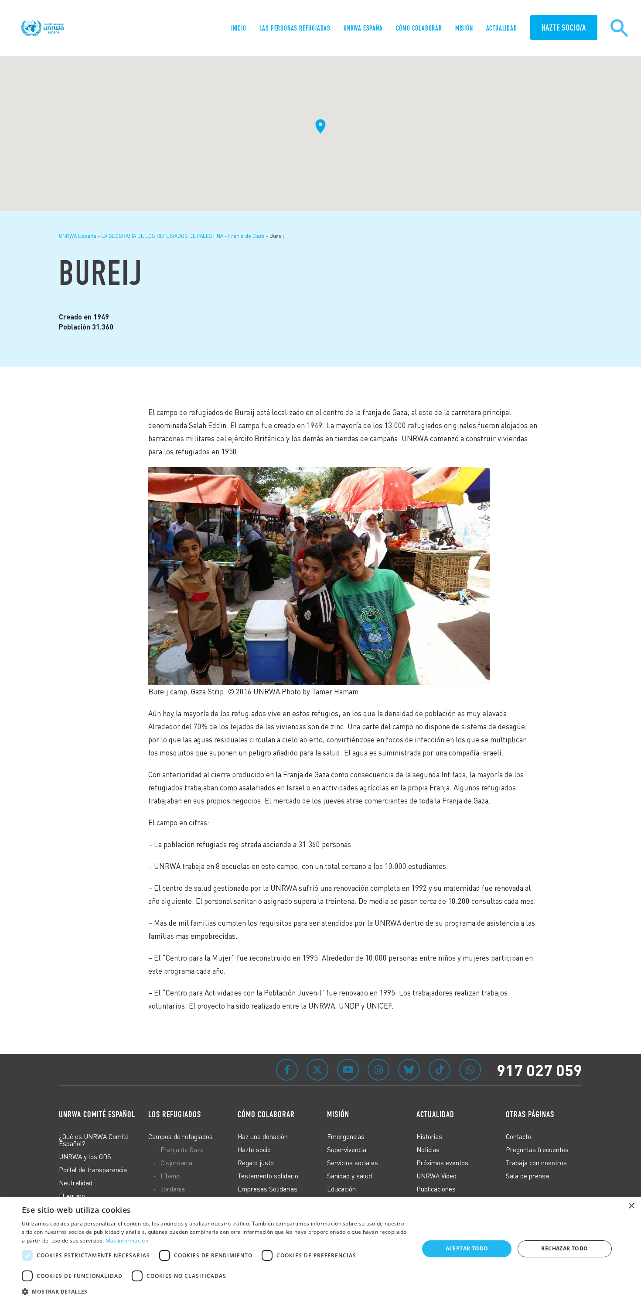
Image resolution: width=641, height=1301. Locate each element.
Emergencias (346, 1136)
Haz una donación (263, 1136)
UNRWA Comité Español (97, 1114)
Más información (127, 1240)
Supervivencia (346, 1149)
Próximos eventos (442, 1162)
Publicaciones (436, 1188)
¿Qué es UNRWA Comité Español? (94, 1140)
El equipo (72, 1195)
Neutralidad (75, 1182)
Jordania (172, 1188)
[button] (214, 1290)
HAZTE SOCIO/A (564, 27)
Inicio (238, 28)
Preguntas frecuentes (537, 1149)
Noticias (428, 1149)
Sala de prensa (527, 1175)
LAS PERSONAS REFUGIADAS (295, 28)
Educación (341, 1188)
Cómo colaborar (419, 28)
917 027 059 (539, 1069)
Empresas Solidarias (267, 1188)
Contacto (518, 1136)
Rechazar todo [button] (564, 1248)
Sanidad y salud (349, 1175)
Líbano (170, 1175)
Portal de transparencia (93, 1169)
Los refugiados (174, 1114)
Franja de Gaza (246, 236)
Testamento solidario (268, 1175)
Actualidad (501, 28)
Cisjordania (176, 1162)
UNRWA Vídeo (436, 1175)
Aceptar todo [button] (467, 1248)
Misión (464, 28)
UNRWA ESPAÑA (363, 28)
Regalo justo (256, 1162)
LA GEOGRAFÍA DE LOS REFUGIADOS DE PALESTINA (162, 236)
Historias (429, 1136)
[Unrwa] (43, 28)
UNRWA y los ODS (85, 1156)
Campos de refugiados (180, 1136)
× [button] (631, 1206)
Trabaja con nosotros (536, 1162)
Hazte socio (254, 1149)
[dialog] (320, 1249)
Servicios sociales (352, 1162)
